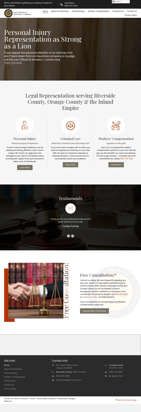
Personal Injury (10, 381)
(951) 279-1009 (70, 6)
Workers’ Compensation (14, 385)
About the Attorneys (13, 377)
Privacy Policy (10, 397)
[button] (25, 167)
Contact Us (9, 393)
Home (6, 373)
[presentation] (68, 245)
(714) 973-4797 (116, 376)
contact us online (90, 305)
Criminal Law (9, 389)
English (118, 1)
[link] (45, 11)
